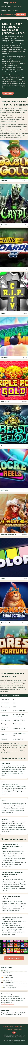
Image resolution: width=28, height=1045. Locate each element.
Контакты (22, 1026)
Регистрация (20, 14)
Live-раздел (15, 10)
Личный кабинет (8, 14)
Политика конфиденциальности (14, 1029)
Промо (19, 6)
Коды (9, 6)
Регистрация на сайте (14, 958)
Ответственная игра (8, 1026)
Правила (17, 1026)
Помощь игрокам (6, 10)
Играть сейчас (8, 93)
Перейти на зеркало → (7, 1004)
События (14, 6)
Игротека (3, 6)
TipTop (8, 2)
